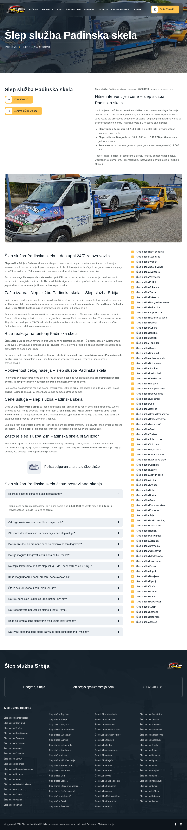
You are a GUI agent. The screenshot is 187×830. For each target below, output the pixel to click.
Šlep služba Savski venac (16, 733)
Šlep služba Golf (57, 775)
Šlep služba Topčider (59, 714)
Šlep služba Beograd (68, 9)
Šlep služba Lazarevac (150, 740)
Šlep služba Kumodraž (105, 786)
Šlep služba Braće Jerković (62, 791)
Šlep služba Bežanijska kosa (17, 784)
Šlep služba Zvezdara (14, 738)
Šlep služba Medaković (60, 796)
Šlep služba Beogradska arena (18, 769)
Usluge (46, 9)
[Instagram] (181, 824)
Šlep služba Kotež (103, 765)
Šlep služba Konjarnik (59, 724)
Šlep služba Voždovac (14, 743)
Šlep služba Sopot (148, 750)
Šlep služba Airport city (15, 779)
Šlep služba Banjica (58, 781)
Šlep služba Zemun (13, 758)
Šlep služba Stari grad (14, 723)
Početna (34, 9)
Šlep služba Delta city (14, 774)
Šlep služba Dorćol (13, 789)
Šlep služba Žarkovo (59, 806)
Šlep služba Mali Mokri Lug (107, 796)
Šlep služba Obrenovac (151, 729)
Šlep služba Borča (103, 770)
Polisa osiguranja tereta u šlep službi (72, 467)
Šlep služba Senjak (13, 805)
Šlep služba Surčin (148, 786)
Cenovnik (89, 9)
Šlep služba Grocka (149, 745)
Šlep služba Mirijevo (58, 755)
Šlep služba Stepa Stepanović (63, 786)
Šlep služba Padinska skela (107, 781)
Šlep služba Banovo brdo (61, 765)
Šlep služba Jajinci (103, 791)
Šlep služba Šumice (58, 740)
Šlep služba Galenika (104, 740)
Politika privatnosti (49, 824)
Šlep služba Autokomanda (62, 729)
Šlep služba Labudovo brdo (108, 734)
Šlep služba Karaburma (60, 750)
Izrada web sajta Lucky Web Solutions (77, 824)
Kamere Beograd (120, 9)
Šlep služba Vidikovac (105, 719)
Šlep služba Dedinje (13, 799)
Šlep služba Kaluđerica (105, 801)
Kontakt (138, 9)
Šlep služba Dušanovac (60, 734)
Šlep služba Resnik (103, 806)
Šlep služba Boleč (148, 775)
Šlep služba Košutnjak (59, 770)
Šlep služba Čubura (13, 794)
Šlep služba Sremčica (150, 724)
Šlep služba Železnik (149, 719)
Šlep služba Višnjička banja (62, 760)
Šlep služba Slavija (58, 719)
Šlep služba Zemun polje (106, 750)
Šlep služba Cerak (57, 801)
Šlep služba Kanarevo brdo (107, 729)
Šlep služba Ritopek (149, 770)
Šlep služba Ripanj (148, 760)
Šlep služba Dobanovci (151, 781)
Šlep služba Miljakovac (105, 724)
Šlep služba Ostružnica (151, 714)
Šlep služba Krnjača (104, 760)
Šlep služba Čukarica (14, 753)
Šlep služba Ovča (103, 775)
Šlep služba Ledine (103, 745)
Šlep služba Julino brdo (106, 714)
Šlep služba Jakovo (149, 801)
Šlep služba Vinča (148, 765)
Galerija (103, 9)
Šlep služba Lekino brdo (60, 745)
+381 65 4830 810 (153, 687)
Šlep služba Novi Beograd (16, 718)
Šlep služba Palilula (13, 748)
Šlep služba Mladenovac (151, 734)
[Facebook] (175, 824)
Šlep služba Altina (103, 755)
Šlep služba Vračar (13, 728)
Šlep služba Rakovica (14, 764)
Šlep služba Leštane (149, 791)
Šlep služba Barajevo (150, 755)
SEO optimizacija (106, 824)
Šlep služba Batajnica (150, 796)
